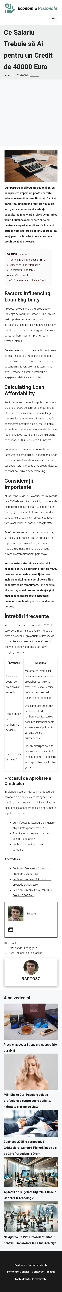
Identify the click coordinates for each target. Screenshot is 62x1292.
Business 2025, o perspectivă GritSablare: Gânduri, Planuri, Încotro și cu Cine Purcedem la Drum (30, 1147)
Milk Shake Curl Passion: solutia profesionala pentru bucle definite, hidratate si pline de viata (27, 1100)
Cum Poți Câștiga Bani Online (25, 952)
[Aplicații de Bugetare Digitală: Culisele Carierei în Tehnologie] (31, 1173)
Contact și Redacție (43, 1271)
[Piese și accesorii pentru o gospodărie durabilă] (31, 1023)
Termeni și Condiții (18, 1271)
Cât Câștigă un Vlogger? (23, 948)
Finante (13, 943)
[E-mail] (10, 930)
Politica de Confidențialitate (31, 1265)
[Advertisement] (31, 112)
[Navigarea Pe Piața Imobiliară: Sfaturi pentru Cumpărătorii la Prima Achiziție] (31, 1217)
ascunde (23, 254)
